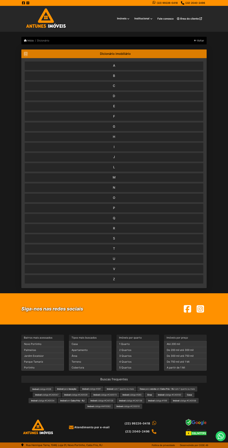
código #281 (91, 389)
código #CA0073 (105, 395)
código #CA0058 (184, 400)
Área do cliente (189, 18)
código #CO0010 (128, 406)
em (72, 400)
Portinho (29, 367)
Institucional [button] (141, 18)
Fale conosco (165, 18)
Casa (75, 344)
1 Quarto (124, 344)
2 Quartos (125, 350)
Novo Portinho (32, 344)
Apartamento (80, 350)
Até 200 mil (173, 344)
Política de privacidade (163, 445)
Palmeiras (30, 350)
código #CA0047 (46, 395)
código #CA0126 (101, 400)
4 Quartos (125, 361)
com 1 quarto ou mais (120, 389)
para (66, 389)
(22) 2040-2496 (195, 3)
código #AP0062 (98, 406)
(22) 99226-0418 (167, 3)
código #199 (157, 400)
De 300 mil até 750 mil (180, 355)
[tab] (114, 65)
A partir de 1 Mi (176, 367)
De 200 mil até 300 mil (180, 350)
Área (74, 355)
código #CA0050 (169, 395)
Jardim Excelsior (34, 355)
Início (30, 40)
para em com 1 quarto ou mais (167, 389)
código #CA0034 (42, 400)
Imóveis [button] (122, 18)
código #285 (132, 395)
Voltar (200, 40)
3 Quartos (125, 355)
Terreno (76, 361)
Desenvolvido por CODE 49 (194, 445)
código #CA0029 (75, 395)
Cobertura (78, 367)
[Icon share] (23, 3)
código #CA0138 (130, 400)
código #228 (41, 389)
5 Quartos (125, 367)
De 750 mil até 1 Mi (178, 361)
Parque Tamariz (33, 361)
